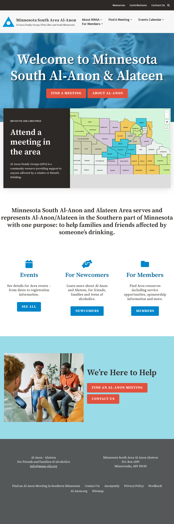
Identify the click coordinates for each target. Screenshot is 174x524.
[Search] (168, 5)
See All (29, 307)
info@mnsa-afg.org (43, 466)
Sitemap (98, 491)
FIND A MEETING (66, 93)
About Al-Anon (107, 93)
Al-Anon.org (79, 491)
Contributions (138, 5)
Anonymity (111, 486)
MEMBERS (145, 311)
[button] (101, 20)
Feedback (155, 486)
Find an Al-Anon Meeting (117, 388)
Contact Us (158, 5)
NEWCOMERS (87, 311)
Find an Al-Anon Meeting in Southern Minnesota (46, 486)
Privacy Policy (134, 486)
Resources (119, 5)
